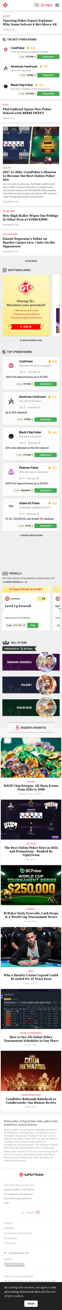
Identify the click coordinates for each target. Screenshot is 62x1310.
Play (33, 625)
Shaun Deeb (24, 707)
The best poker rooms (22, 39)
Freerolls (15, 573)
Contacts (8, 1223)
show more (31, 261)
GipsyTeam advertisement (18, 1198)
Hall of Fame (19, 642)
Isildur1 (26, 685)
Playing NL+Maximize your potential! (26, 303)
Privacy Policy (10, 1238)
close (31, 1303)
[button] (59, 305)
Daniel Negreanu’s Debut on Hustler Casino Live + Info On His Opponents (29, 242)
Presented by (11, 648)
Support (31, 1212)
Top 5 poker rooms (19, 352)
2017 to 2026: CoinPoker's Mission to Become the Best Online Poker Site (29, 176)
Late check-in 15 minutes (17, 618)
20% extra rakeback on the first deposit (30, 89)
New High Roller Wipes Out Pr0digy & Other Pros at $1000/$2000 (31, 217)
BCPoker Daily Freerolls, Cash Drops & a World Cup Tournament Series (31, 915)
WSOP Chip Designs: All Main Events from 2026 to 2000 (31, 787)
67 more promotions (31, 340)
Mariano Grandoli (19, 662)
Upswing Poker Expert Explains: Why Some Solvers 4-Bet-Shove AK (30, 22)
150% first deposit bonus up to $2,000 (29, 52)
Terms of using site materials (18, 1276)
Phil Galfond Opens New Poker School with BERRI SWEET (27, 111)
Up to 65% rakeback (21, 70)
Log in (48, 5)
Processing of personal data (18, 1233)
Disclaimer (9, 1228)
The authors (10, 1243)
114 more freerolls (12, 582)
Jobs (6, 1203)
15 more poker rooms (31, 535)
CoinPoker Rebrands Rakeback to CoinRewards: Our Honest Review (31, 1100)
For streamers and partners (18, 1194)
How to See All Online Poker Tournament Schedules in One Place (31, 1039)
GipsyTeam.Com (26, 1185)
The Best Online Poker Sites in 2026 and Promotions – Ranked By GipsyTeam (31, 851)
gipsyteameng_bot (19, 1253)
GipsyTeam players (19, 270)
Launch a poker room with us (19, 1189)
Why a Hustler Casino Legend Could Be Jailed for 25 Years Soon (31, 977)
